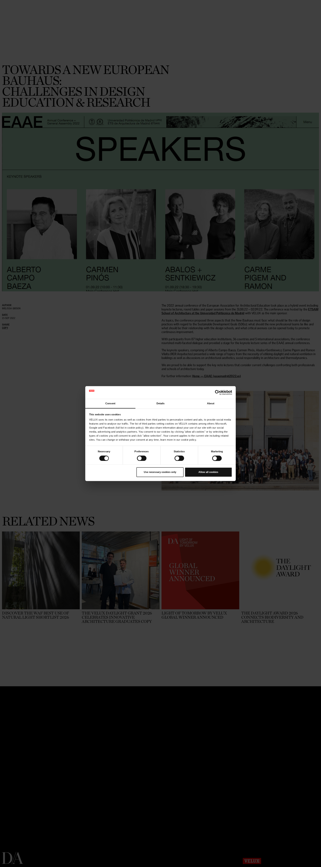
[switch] (141, 458)
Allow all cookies (208, 472)
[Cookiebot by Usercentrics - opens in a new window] (217, 392)
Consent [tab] (110, 403)
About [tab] (210, 403)
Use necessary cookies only (160, 472)
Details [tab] (160, 403)
